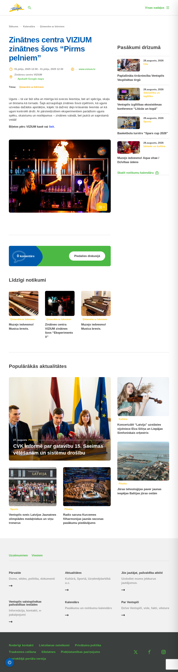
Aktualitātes (73, 572)
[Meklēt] (29, 7)
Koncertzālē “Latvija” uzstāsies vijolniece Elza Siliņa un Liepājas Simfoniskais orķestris (140, 429)
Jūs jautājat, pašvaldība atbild (142, 572)
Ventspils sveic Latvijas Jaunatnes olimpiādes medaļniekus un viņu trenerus (32, 519)
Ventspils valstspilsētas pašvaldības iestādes (25, 603)
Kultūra (123, 419)
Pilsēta (33, 439)
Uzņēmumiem (18, 555)
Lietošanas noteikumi (54, 645)
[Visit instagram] (163, 652)
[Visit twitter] (135, 652)
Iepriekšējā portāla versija (27, 658)
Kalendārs (72, 602)
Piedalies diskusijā (87, 256)
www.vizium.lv (87, 69)
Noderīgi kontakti (21, 645)
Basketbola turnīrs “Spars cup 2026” (142, 133)
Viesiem (37, 555)
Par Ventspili (130, 602)
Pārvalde (15, 572)
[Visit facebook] (149, 652)
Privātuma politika (88, 645)
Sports (14, 509)
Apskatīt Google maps (31, 78)
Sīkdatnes (48, 652)
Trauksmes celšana (22, 652)
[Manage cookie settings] (9, 662)
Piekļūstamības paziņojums (80, 652)
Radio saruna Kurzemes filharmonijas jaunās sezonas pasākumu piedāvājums (83, 519)
